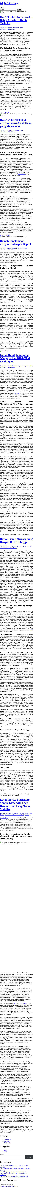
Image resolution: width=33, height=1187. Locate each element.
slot (31, 546)
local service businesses (20, 1003)
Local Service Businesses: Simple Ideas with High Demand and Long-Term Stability (15, 804)
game (10, 27)
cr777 (1, 68)
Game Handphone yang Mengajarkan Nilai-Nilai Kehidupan (15, 358)
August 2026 (7, 1139)
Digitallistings (4, 818)
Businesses (15, 813)
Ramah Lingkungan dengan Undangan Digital (15, 242)
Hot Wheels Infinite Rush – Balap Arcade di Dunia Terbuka (16, 20)
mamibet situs (22, 174)
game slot (16, 546)
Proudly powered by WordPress (9, 1186)
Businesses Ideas (23, 813)
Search (2, 1154)
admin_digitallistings (9, 29)
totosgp (17, 393)
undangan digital (16, 248)
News (14, 27)
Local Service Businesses (12, 815)
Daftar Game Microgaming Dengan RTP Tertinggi (16, 540)
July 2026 (6, 1141)
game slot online (24, 546)
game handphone (24, 366)
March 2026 (7, 1142)
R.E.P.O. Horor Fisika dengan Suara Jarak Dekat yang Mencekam (16, 123)
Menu (2, 7)
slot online (3, 548)
